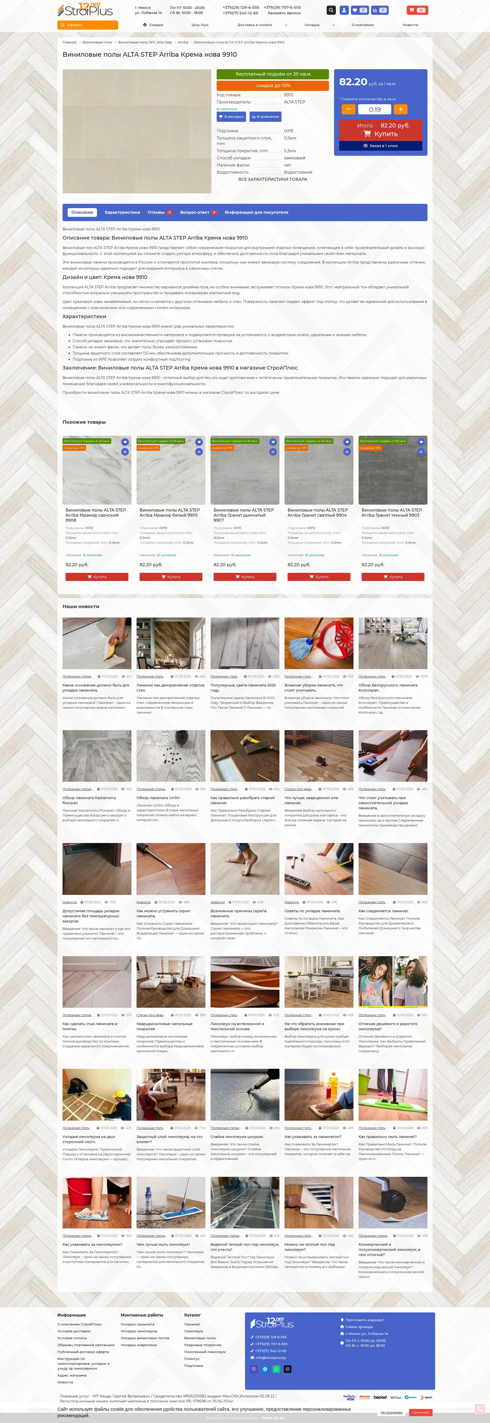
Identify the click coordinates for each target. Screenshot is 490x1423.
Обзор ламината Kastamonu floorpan (89, 800)
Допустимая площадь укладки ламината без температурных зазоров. (91, 916)
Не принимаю (391, 1412)
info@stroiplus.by (271, 1358)
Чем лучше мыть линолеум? (163, 1244)
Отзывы (159, 212)
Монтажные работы (142, 1315)
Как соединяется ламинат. (384, 911)
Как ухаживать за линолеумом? (92, 1244)
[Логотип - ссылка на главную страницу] (287, 1324)
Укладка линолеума (139, 1331)
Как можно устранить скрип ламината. (163, 913)
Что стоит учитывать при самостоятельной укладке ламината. (383, 803)
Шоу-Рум (200, 25)
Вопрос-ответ (197, 212)
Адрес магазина (72, 1375)
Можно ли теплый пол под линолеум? (310, 1247)
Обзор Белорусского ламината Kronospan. (388, 688)
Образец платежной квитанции (86, 1345)
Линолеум (193, 1331)
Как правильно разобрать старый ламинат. (243, 800)
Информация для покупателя (256, 212)
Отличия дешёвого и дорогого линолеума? (388, 1026)
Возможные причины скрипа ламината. (238, 913)
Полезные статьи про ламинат (78, 676)
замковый (294, 158)
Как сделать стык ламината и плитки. (90, 1026)
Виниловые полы (97, 42)
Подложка (193, 1365)
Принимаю (421, 1412)
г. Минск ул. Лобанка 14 (367, 1334)
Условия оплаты (72, 1338)
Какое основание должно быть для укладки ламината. (96, 688)
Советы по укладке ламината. (312, 911)
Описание (82, 212)
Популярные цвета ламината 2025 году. (243, 688)
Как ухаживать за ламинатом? (313, 1136)
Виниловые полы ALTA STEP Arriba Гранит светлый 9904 (318, 513)
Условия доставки (73, 1331)
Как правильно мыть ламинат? (388, 1136)
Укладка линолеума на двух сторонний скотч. (89, 1139)
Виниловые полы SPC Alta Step (145, 42)
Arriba (183, 42)
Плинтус (192, 1359)
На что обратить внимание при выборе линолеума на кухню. (314, 1026)
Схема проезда (359, 1327)
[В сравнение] (125, 452)
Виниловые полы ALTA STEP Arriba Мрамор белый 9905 (170, 513)
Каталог (192, 1315)
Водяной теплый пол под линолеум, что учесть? (245, 1247)
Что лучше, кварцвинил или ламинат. (311, 800)
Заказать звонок (284, 12)
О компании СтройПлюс (79, 1324)
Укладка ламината (137, 1324)
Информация (71, 1315)
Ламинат (192, 1324)
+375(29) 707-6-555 (271, 1344)
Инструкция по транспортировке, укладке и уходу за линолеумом (83, 1363)
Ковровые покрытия (202, 1345)
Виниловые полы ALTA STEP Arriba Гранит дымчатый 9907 (244, 515)
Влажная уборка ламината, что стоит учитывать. (314, 688)
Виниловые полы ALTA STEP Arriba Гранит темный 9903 (392, 513)
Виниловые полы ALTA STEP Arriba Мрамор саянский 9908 (96, 515)
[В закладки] (125, 442)
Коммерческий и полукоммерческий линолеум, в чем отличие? (389, 1249)
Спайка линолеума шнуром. (237, 1136)
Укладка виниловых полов (145, 1338)
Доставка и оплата (255, 25)
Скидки (156, 25)
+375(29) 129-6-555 (271, 1337)
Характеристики (122, 212)
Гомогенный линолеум (205, 1352)
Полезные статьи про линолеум (226, 1015)
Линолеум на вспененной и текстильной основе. (237, 1026)
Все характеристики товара (272, 179)
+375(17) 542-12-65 (270, 1351)
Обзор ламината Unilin (158, 798)
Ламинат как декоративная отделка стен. (170, 688)
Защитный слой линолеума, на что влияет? (170, 1139)
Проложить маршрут (365, 1320)
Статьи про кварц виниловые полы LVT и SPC (300, 789)
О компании (363, 25)
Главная (70, 42)
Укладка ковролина (139, 1345)
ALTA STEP (294, 102)
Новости (410, 25)
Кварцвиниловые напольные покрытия (165, 1026)
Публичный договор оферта (83, 1352)
